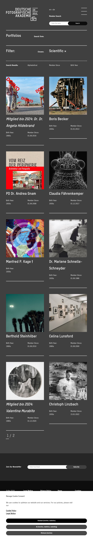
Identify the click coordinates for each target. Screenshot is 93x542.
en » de (52, 10)
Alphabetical (32, 65)
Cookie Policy (11, 511)
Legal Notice (11, 513)
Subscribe (76, 467)
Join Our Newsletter (13, 467)
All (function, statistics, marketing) (46, 527)
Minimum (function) (46, 533)
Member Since (54, 65)
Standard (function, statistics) (46, 520)
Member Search (55, 16)
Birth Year (74, 65)
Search (78, 23)
